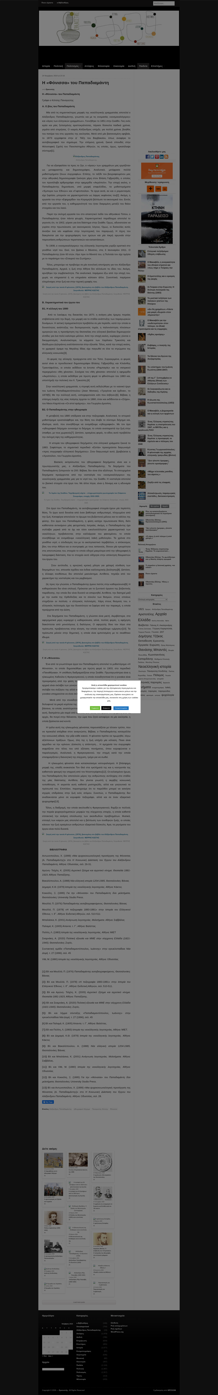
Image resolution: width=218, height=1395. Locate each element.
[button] (95, 708)
